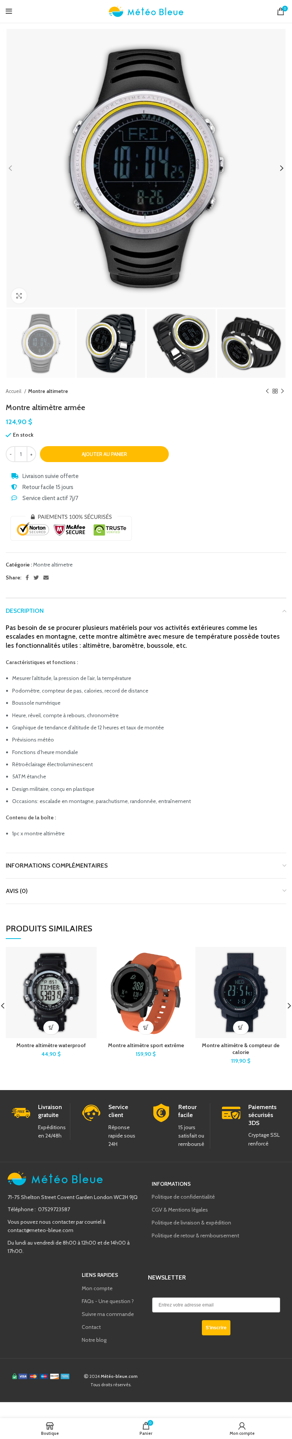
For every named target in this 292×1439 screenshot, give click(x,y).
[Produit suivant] (282, 391)
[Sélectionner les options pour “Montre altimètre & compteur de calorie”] (241, 1027)
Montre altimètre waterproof (51, 1045)
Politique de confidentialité (183, 1196)
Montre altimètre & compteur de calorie (240, 1049)
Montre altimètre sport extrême (146, 1045)
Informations (171, 1183)
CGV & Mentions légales (180, 1209)
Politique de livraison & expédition (191, 1222)
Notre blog (94, 1339)
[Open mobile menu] (9, 11)
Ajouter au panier (104, 454)
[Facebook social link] (27, 577)
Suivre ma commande (108, 1314)
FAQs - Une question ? (108, 1301)
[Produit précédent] (267, 391)
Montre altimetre (48, 391)
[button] (145, 1027)
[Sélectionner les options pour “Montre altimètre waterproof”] (51, 1027)
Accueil (14, 391)
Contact (91, 1327)
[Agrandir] (19, 295)
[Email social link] (46, 577)
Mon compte (97, 1288)
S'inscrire (216, 1327)
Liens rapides (100, 1275)
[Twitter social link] (36, 577)
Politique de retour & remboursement (195, 1235)
